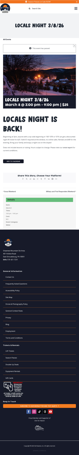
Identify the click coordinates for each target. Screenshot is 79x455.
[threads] (45, 411)
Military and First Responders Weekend (60, 191)
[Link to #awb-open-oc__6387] (75, 8)
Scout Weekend (10, 191)
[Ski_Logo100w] (5, 4)
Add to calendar (13, 161)
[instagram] (34, 411)
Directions (7, 264)
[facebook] (28, 411)
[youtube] (50, 411)
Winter (8, 225)
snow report (67, 147)
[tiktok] (39, 411)
